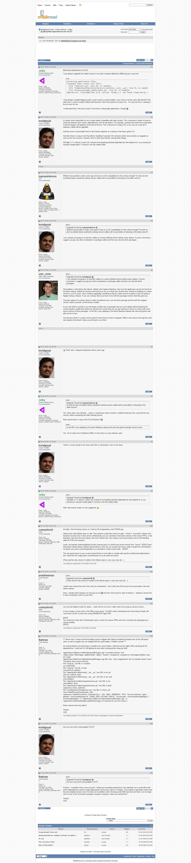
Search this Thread (143, 64)
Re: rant (41, 838)
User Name (124, 29)
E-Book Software (61, 29)
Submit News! (70, 5)
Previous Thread (91, 815)
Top (153, 856)
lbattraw (43, 639)
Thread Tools (128, 64)
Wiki (54, 5)
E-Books (90, 24)
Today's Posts (118, 24)
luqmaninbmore (48, 176)
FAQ (134, 856)
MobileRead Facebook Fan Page (73, 41)
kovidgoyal (45, 120)
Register (45, 24)
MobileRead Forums (47, 29)
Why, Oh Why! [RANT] (46, 845)
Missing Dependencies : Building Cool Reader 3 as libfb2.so (57, 835)
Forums (47, 5)
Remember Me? (148, 29)
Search (143, 24)
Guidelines (67, 24)
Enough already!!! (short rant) (48, 832)
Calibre (70, 29)
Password (124, 32)
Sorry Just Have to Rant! (46, 842)
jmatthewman (46, 575)
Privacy (148, 856)
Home (40, 5)
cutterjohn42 (46, 529)
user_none (45, 273)
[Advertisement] (95, 51)
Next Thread (101, 815)
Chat (61, 5)
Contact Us (127, 856)
